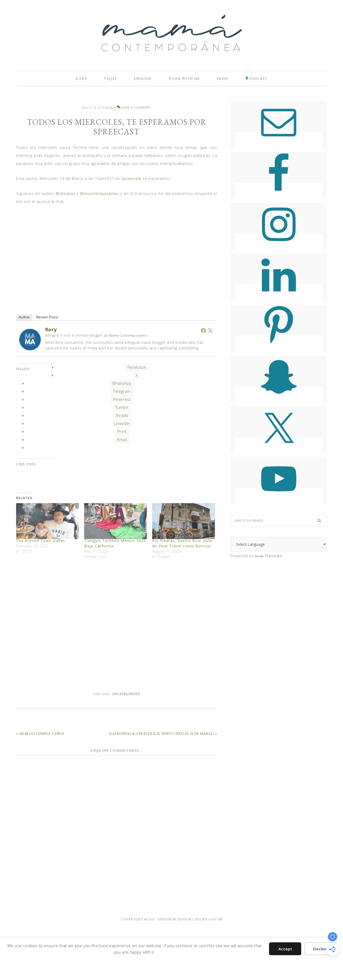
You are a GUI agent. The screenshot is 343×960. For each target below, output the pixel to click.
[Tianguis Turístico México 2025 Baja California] (115, 521)
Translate (273, 555)
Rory (51, 329)
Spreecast (131, 178)
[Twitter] (210, 330)
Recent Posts (47, 317)
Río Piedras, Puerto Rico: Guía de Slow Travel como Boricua (182, 543)
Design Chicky (192, 919)
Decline (320, 948)
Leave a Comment (135, 107)
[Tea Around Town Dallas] (47, 521)
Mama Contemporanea (128, 335)
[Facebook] (203, 330)
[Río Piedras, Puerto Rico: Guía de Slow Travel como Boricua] (183, 521)
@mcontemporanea (99, 193)
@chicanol (65, 193)
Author (24, 317)
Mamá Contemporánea (171, 33)
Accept (285, 948)
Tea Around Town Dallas (40, 540)
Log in (215, 919)
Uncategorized (126, 694)
